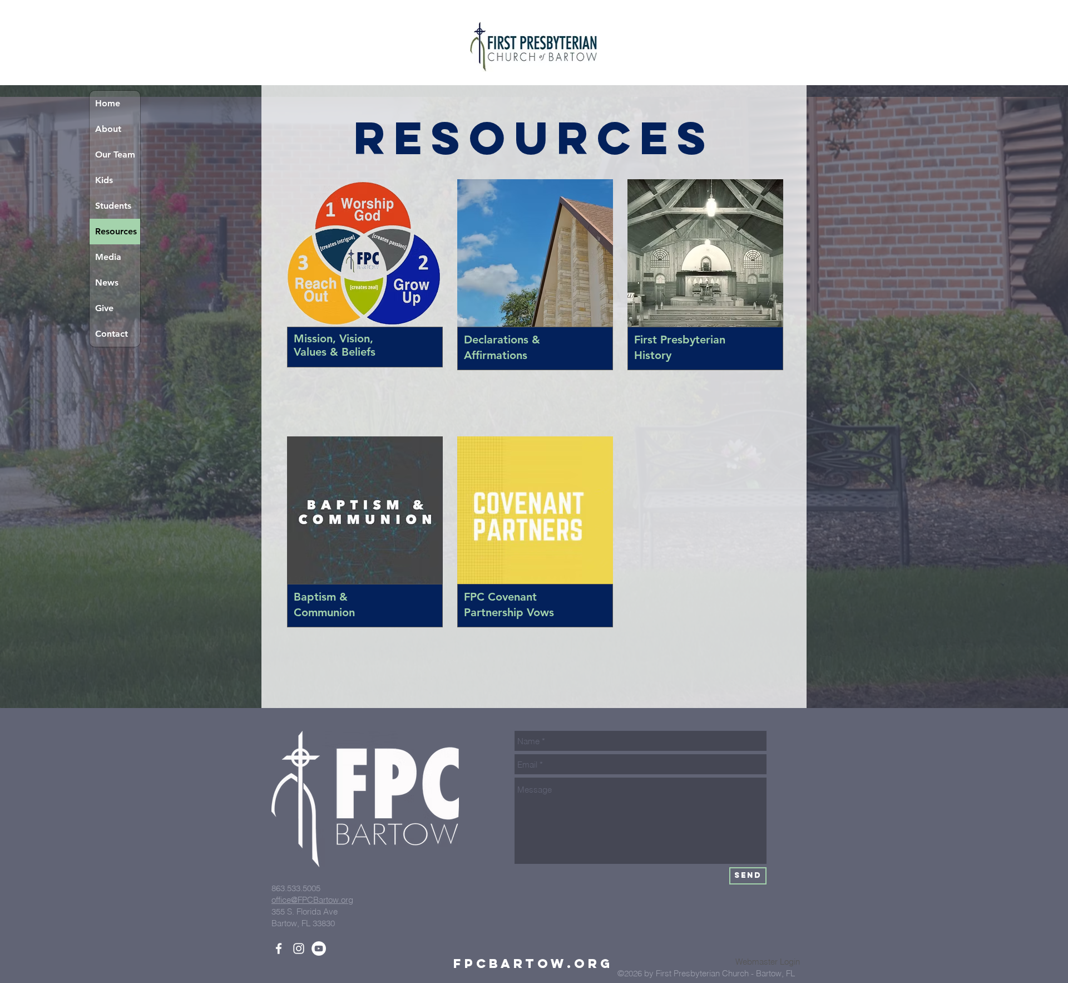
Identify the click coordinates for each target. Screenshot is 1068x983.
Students (113, 205)
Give (104, 308)
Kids (104, 180)
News (106, 282)
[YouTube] (319, 948)
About (108, 129)
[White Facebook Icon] (278, 948)
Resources (116, 231)
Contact (111, 333)
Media (108, 257)
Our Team (115, 154)
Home (107, 103)
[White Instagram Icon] (298, 948)
